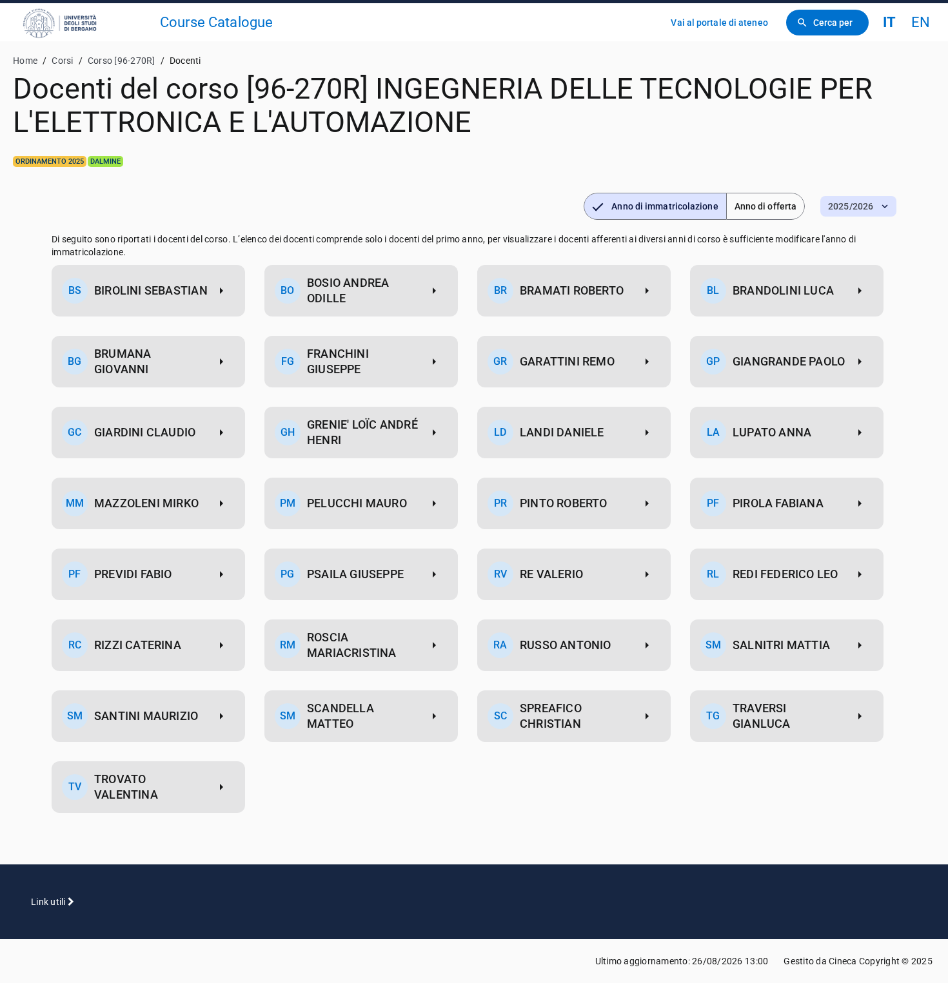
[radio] (655, 206)
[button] (858, 206)
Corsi (62, 60)
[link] (85, 22)
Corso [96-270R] (121, 60)
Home (25, 60)
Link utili (49, 902)
